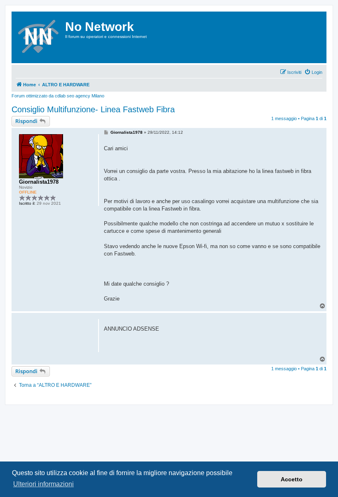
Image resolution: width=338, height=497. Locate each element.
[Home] (39, 38)
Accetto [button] (292, 479)
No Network (99, 26)
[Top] (322, 359)
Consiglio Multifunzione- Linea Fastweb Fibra (93, 109)
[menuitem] (313, 72)
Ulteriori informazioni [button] (43, 484)
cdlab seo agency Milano (79, 95)
